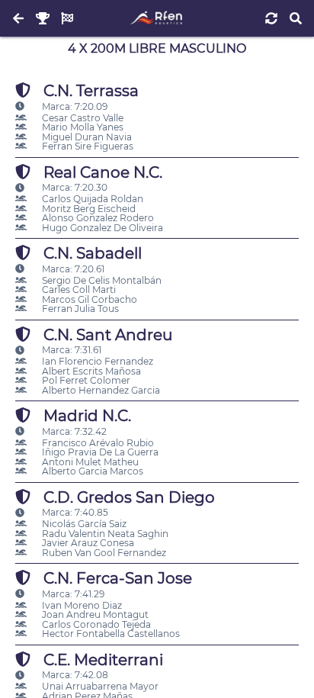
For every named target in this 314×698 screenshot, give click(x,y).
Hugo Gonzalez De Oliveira (101, 228)
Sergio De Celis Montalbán (101, 280)
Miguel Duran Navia (86, 137)
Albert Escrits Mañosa (90, 371)
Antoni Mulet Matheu (89, 462)
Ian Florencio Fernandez (96, 361)
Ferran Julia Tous (79, 309)
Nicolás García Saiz (83, 524)
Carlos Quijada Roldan (91, 199)
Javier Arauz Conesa (87, 543)
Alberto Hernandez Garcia (100, 390)
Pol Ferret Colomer (85, 380)
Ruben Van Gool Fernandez (103, 553)
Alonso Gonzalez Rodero (97, 218)
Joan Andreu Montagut (94, 614)
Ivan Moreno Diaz (81, 605)
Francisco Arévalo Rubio (97, 443)
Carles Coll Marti (78, 289)
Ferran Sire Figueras (86, 146)
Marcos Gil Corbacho (88, 299)
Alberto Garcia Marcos (91, 471)
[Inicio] (156, 18)
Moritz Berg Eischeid (88, 209)
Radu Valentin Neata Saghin (104, 534)
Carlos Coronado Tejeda (95, 624)
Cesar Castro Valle (81, 118)
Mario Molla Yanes (81, 127)
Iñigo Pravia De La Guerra (99, 452)
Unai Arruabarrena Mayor (99, 686)
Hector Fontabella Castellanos (110, 633)
